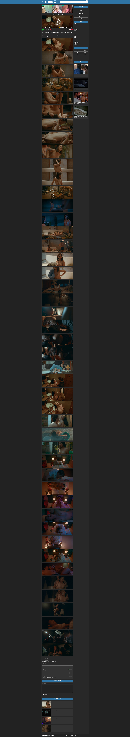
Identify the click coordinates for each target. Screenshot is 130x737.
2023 (85, 52)
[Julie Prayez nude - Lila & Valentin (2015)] (81, 73)
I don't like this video (51, 30)
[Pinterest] (72, 29)
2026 (78, 50)
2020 (78, 56)
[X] (67, 29)
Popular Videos (81, 13)
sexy (75, 28)
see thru (75, 37)
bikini (75, 34)
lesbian (75, 36)
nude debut (76, 44)
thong (75, 38)
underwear (76, 29)
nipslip (75, 41)
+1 (69, 669)
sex (53, 661)
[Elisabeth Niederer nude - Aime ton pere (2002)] (81, 115)
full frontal (75, 30)
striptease (75, 43)
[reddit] (69, 29)
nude (75, 23)
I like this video (43, 30)
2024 (78, 52)
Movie (81, 10)
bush (75, 31)
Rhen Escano (47, 658)
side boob (75, 35)
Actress (81, 8)
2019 (85, 56)
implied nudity (76, 42)
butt (74, 27)
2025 (85, 50)
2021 (85, 54)
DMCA (81, 18)
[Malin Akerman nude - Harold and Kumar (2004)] (81, 101)
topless (75, 24)
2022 (78, 54)
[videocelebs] (49, 3)
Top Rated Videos (81, 15)
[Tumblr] (70, 29)
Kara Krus (46, 660)
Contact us (81, 16)
